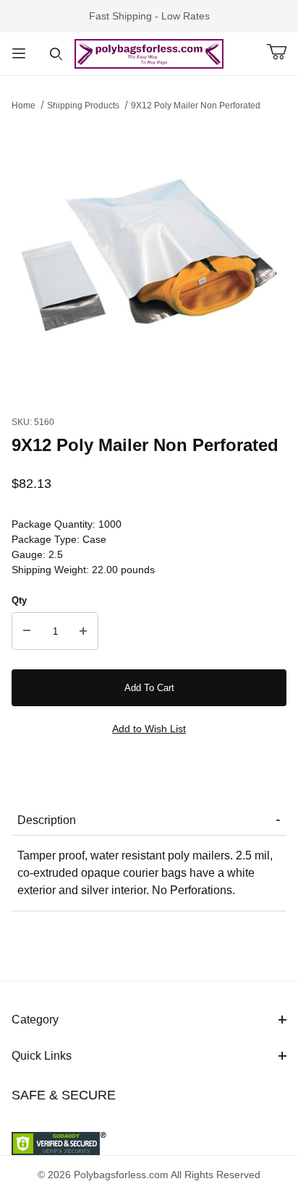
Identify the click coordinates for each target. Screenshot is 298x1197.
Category (35, 1019)
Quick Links (42, 1056)
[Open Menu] (19, 54)
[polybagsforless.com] (149, 53)
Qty (19, 600)
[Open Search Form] (56, 54)
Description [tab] (46, 820)
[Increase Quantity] (83, 631)
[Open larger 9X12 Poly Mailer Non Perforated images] (149, 259)
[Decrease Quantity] (26, 631)
